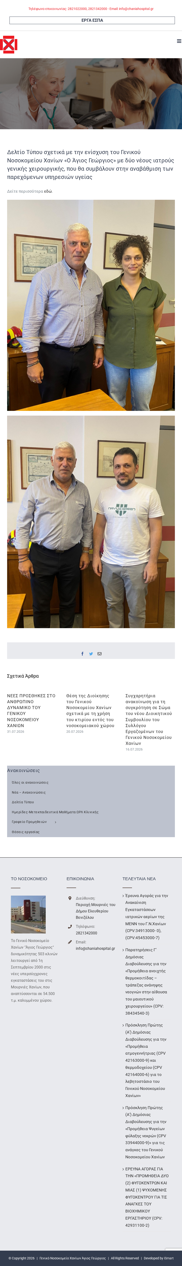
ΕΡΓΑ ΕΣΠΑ (92, 20)
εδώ (48, 191)
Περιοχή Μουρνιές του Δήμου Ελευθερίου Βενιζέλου (95, 911)
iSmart (169, 1258)
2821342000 (86, 933)
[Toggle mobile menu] (179, 41)
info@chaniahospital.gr (95, 948)
